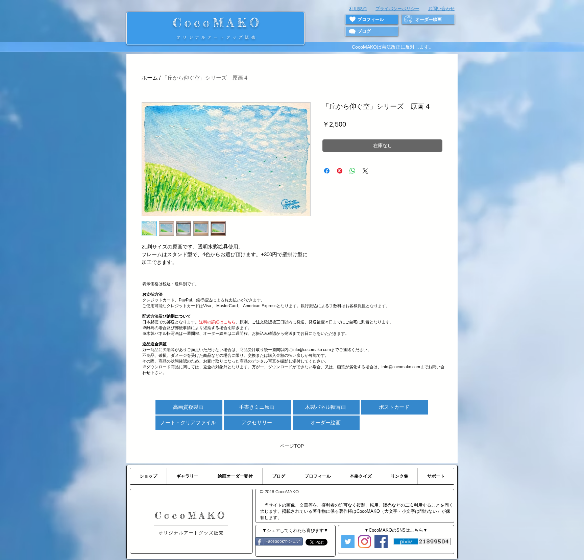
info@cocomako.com (401, 367)
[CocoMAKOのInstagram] (364, 541)
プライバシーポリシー (397, 8)
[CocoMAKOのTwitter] (348, 541)
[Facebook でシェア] (327, 171)
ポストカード (394, 407)
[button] (217, 322)
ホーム (150, 78)
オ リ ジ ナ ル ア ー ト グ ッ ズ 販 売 (217, 37)
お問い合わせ (441, 8)
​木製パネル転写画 (325, 407)
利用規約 (358, 8)
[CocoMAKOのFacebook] (381, 541)
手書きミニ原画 (257, 407)
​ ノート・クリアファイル (188, 422)
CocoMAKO (217, 22)
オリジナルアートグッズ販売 (191, 532)
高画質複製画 (188, 407)
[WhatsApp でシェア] (352, 171)
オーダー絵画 (325, 422)
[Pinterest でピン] (340, 171)
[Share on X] (365, 171)
